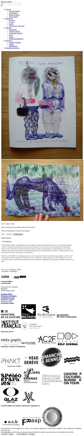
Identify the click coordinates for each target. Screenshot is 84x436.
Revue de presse (14, 15)
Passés (11, 24)
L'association (13, 13)
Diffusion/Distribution (16, 39)
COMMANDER (18, 234)
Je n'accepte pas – (25, 434)
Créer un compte (6, 2)
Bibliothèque (13, 46)
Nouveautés (13, 29)
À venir (11, 22)
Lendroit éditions (14, 11)
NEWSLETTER (6, 301)
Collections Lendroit (15, 33)
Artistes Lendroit (14, 31)
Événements (9, 18)
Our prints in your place (16, 26)
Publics (11, 44)
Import (11, 37)
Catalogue (8, 28)
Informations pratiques (12, 48)
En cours (12, 20)
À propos (8, 9)
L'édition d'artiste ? (15, 42)
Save (17, 277)
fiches (11, 35)
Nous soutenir (13, 17)
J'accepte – (7, 434)
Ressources (8, 40)
